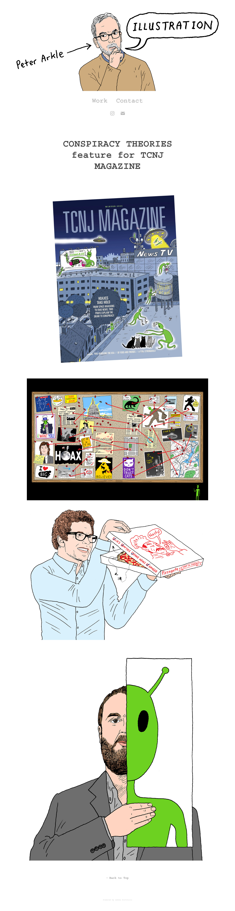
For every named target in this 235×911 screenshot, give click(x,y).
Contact (129, 100)
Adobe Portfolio (123, 900)
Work (99, 100)
